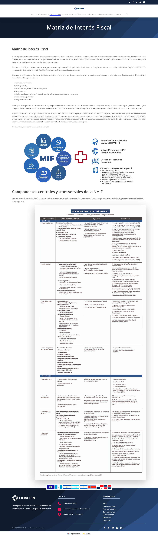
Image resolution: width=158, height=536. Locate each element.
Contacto (107, 520)
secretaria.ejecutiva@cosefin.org (77, 509)
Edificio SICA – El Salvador (74, 514)
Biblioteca (107, 517)
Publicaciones (108, 515)
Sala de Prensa (109, 512)
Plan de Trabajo (109, 509)
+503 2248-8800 (70, 503)
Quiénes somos (109, 506)
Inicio (105, 503)
